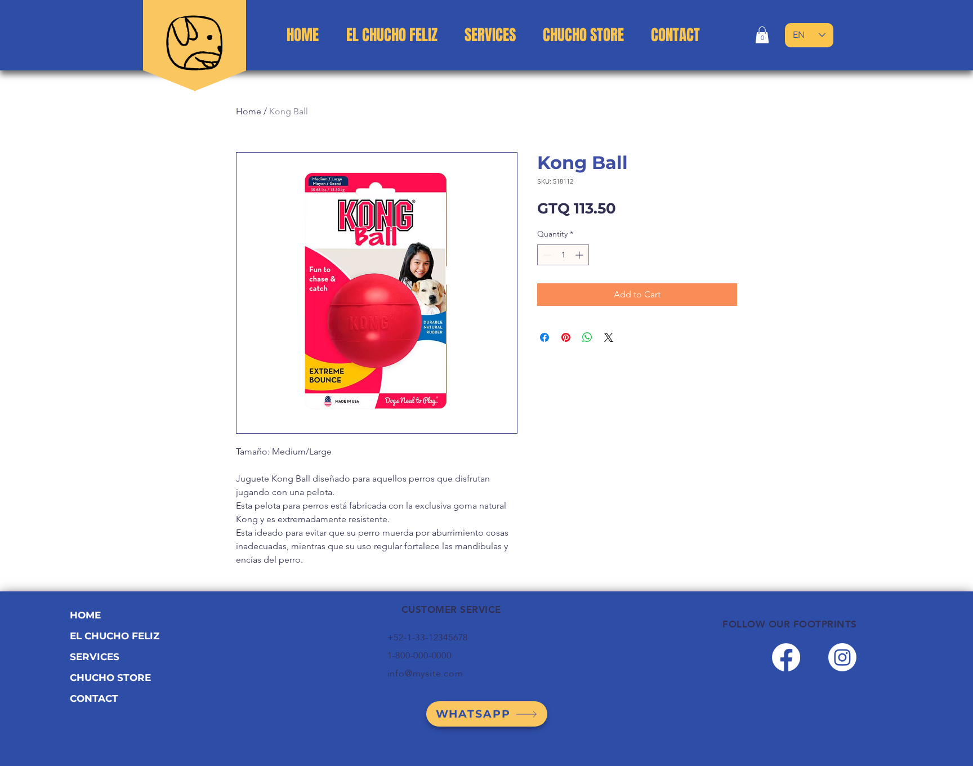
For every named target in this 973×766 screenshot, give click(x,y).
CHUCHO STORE (110, 677)
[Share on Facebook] (544, 337)
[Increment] (580, 255)
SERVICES (94, 656)
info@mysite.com (425, 673)
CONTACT (94, 698)
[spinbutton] (563, 255)
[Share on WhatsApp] (587, 337)
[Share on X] (608, 337)
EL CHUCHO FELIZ (114, 636)
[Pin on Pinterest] (566, 337)
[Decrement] (546, 255)
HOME (85, 615)
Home (248, 111)
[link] (762, 34)
